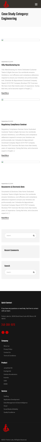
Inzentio (6, 377)
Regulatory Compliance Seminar (14, 124)
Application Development (12, 399)
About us (6, 346)
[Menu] (36, 4)
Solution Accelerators (10, 374)
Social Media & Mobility (11, 409)
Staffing (6, 396)
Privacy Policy (8, 349)
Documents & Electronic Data (12, 187)
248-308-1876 (8, 325)
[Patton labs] (5, 427)
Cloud (5, 406)
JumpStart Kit (8, 368)
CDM (5, 381)
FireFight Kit (7, 371)
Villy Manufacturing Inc (10, 65)
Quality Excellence (9, 412)
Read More (5, 93)
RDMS (6, 384)
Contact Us (7, 352)
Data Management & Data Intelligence (15, 403)
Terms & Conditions (10, 355)
